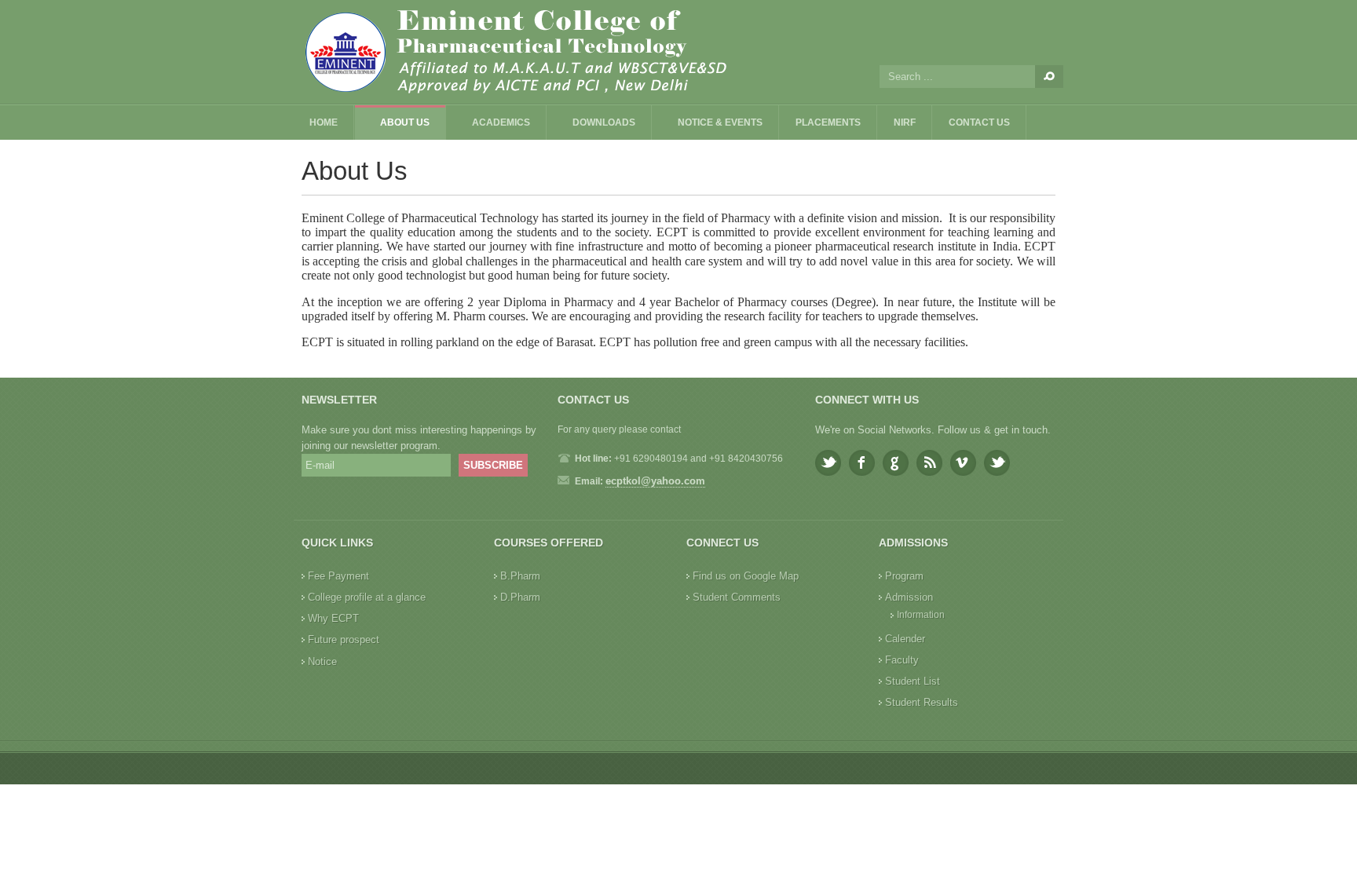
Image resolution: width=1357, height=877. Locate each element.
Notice (322, 661)
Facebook (862, 463)
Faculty (902, 660)
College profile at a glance (367, 597)
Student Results (921, 702)
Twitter (828, 463)
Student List (912, 681)
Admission (909, 597)
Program (904, 576)
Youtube (997, 463)
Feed (929, 463)
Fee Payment (338, 576)
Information (921, 614)
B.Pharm (520, 576)
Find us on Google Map (746, 576)
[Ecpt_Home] (545, 52)
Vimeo (963, 463)
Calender (905, 639)
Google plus (896, 463)
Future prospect (343, 639)
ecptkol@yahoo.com (655, 481)
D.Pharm (520, 597)
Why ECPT (333, 618)
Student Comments (737, 597)
